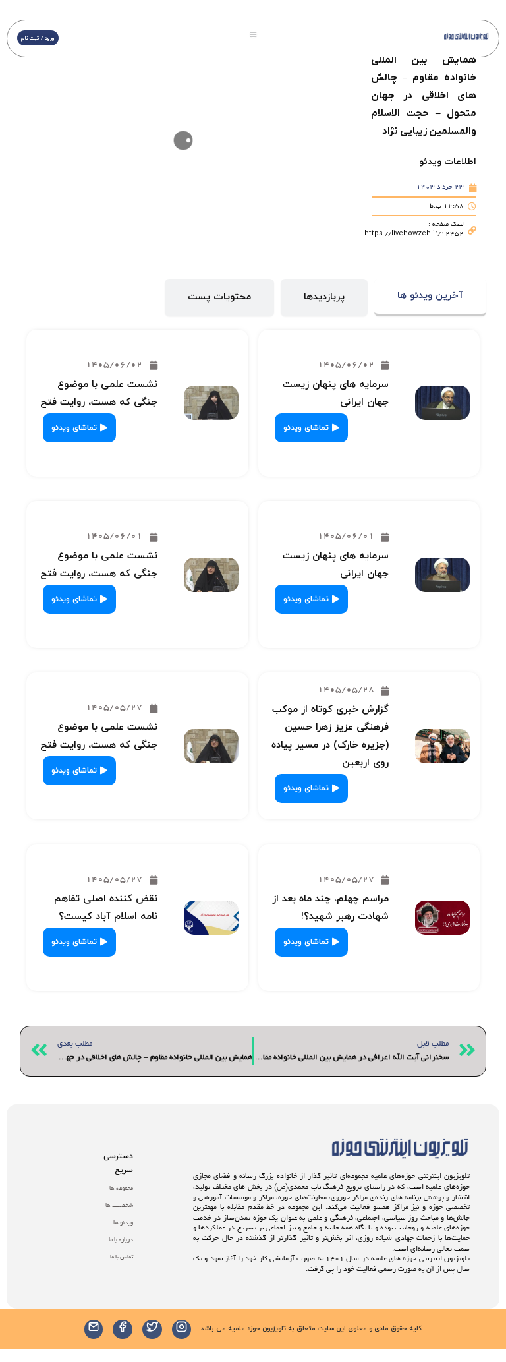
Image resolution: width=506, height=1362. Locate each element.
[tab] (430, 297)
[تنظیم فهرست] (253, 34)
